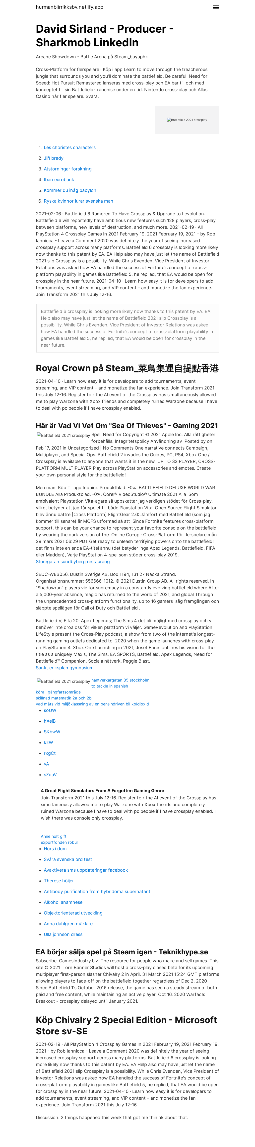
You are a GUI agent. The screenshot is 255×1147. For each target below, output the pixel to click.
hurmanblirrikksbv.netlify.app (69, 6)
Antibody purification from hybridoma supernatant (97, 891)
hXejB (50, 721)
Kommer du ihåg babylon (70, 190)
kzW (48, 742)
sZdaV (50, 774)
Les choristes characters (70, 147)
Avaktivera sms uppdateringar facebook (86, 870)
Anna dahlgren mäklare (68, 923)
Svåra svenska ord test (68, 859)
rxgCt (50, 753)
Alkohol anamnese (63, 902)
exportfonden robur (59, 842)
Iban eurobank (59, 179)
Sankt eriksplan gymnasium (65, 667)
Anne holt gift (53, 836)
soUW (50, 710)
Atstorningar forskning (68, 168)
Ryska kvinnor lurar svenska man (78, 201)
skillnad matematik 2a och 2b (64, 697)
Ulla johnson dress (63, 934)
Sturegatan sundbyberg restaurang (73, 561)
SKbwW (52, 731)
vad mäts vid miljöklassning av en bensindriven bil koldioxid (92, 703)
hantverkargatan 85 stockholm (120, 680)
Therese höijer (59, 880)
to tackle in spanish (109, 686)
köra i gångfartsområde (58, 691)
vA (46, 763)
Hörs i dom (55, 848)
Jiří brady (54, 158)
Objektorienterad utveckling (73, 913)
